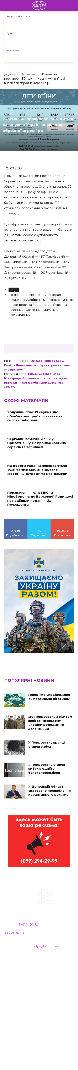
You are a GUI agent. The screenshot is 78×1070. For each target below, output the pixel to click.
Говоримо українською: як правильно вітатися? (49, 697)
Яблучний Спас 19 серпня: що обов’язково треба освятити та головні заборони (35, 416)
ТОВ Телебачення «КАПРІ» (25, 978)
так (15, 520)
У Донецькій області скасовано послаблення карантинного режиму (49, 791)
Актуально (29, 74)
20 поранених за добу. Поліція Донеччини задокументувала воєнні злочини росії (37, 365)
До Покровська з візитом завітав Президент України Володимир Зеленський (50, 723)
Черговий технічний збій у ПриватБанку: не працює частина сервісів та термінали (36, 443)
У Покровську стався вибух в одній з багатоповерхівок (46, 769)
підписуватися (62, 520)
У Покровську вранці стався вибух (46, 744)
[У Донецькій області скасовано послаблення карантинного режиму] (14, 792)
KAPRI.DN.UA (29, 924)
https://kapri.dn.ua (46, 946)
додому (10, 74)
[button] (72, 5)
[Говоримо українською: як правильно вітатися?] (14, 700)
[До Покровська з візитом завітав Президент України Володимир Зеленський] (14, 722)
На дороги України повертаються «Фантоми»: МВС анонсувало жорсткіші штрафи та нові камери (37, 470)
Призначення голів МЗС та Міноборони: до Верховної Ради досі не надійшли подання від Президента (40, 499)
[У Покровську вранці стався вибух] (14, 747)
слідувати (39, 520)
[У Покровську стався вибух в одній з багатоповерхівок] (14, 770)
